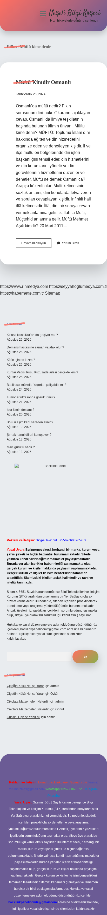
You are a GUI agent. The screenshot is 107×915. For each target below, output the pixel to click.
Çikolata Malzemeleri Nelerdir (28, 701)
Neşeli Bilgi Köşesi (74, 13)
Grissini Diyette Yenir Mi (23, 717)
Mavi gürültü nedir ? (21, 447)
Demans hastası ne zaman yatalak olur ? (35, 347)
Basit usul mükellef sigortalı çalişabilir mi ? (36, 385)
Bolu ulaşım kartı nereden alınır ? (30, 422)
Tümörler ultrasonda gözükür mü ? (31, 397)
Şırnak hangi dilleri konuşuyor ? (29, 435)
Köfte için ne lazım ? (21, 360)
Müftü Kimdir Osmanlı (43, 82)
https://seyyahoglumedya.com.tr (78, 286)
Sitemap (52, 293)
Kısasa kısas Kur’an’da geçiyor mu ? (32, 335)
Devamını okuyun (36, 244)
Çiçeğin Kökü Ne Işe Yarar (25, 686)
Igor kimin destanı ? (20, 410)
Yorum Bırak (70, 243)
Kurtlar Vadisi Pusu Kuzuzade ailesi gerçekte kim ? (42, 372)
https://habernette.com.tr (22, 293)
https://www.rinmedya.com (24, 286)
